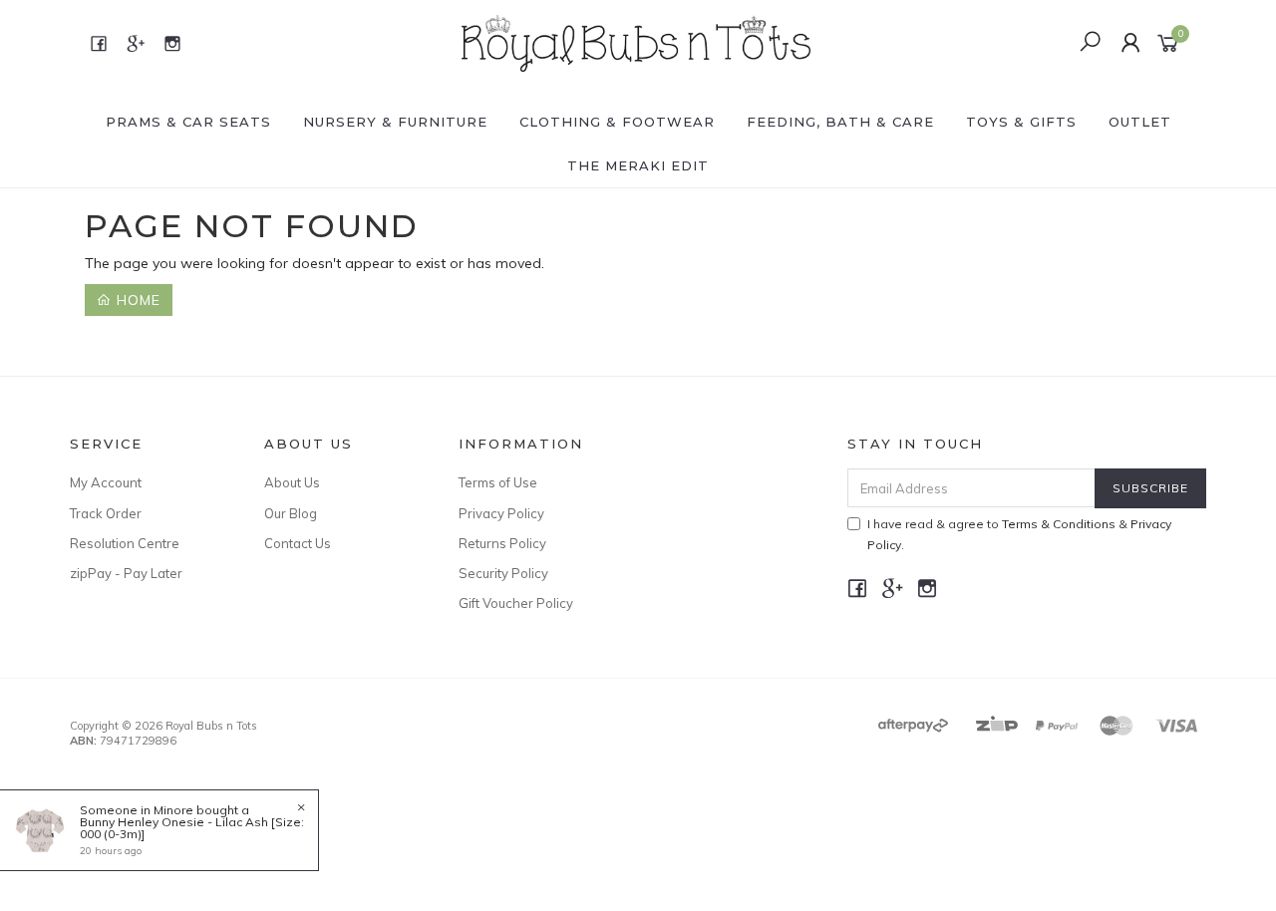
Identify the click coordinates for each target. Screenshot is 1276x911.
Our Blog (290, 513)
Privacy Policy (501, 513)
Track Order (106, 513)
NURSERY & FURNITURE (395, 122)
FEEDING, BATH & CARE (840, 122)
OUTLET (1140, 122)
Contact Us (297, 543)
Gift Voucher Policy (516, 603)
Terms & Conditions (1059, 523)
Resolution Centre (124, 543)
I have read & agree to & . (1019, 534)
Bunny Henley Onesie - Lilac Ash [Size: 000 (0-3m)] (192, 827)
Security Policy (503, 573)
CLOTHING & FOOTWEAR (617, 122)
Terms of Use (498, 482)
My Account (106, 482)
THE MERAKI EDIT (638, 165)
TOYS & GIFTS (1021, 122)
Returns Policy (502, 543)
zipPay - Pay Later (126, 573)
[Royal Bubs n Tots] (636, 42)
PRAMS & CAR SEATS (188, 122)
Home (136, 300)
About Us (292, 482)
